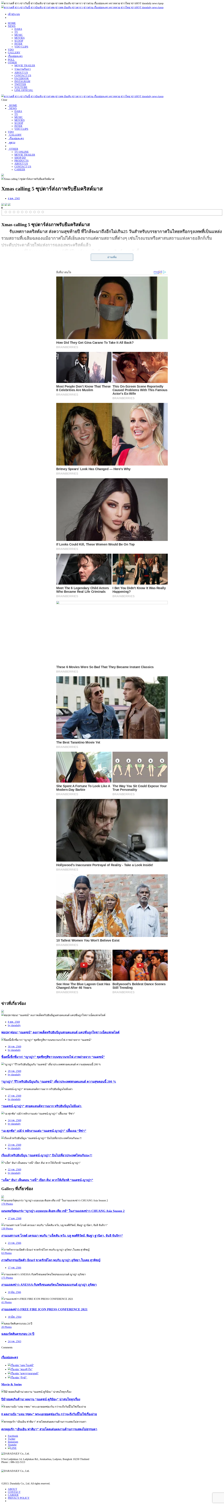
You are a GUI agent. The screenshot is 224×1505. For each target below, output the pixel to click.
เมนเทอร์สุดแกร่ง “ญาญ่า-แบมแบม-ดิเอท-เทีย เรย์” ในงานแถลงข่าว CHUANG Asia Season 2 (63, 1211)
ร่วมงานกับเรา (22, 69)
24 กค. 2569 (14, 1120)
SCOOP (18, 40)
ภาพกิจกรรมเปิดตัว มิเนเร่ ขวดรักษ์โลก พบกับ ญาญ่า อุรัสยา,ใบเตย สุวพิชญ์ (50, 1260)
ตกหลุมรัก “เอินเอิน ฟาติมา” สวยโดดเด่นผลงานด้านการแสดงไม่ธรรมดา (49, 1429)
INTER (18, 43)
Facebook (13, 1436)
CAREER (19, 169)
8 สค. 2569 (14, 1022)
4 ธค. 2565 (14, 198)
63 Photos (6, 1253)
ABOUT (12, 1489)
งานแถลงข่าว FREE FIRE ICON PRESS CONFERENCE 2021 (44, 1309)
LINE (13, 1448)
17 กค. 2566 (14, 1267)
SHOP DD (20, 157)
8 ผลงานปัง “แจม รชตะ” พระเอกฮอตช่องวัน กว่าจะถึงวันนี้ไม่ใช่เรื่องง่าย (49, 1414)
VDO (11, 49)
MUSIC (18, 35)
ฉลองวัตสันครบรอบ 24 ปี (17, 1334)
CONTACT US (22, 75)
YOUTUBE (20, 87)
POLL (11, 59)
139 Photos (7, 1228)
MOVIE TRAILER (24, 65)
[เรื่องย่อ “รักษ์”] (17, 1377)
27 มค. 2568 (14, 1218)
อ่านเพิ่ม (112, 257)
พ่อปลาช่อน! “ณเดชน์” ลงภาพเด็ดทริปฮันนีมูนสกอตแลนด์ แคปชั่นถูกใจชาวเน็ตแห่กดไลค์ (60, 1032)
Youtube (12, 1444)
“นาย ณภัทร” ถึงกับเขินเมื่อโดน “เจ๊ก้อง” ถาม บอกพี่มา (68, 258)
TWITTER (20, 84)
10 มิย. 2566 (14, 1292)
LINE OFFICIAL (23, 90)
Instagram (13, 1441)
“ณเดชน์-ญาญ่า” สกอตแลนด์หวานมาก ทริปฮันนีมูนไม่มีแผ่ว (41, 1106)
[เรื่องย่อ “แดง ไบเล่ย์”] (21, 1365)
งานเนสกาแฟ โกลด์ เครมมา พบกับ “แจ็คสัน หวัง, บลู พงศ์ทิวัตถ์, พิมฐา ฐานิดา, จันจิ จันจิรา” (62, 1235)
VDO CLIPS (21, 46)
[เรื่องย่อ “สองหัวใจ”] (20, 1369)
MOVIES (19, 37)
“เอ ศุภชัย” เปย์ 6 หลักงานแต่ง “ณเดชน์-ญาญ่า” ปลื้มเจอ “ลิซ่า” (43, 1131)
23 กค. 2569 (14, 1144)
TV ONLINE (21, 151)
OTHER (12, 62)
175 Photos (7, 1277)
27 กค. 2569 (14, 1095)
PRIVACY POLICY (19, 1497)
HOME (12, 23)
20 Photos (6, 1327)
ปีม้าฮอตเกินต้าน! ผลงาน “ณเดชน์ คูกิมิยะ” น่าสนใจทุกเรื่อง (40, 1399)
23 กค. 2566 (14, 1243)
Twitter (11, 1438)
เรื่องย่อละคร (15, 56)
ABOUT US (21, 72)
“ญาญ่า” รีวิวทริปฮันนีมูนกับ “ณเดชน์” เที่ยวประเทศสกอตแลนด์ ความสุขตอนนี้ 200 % (58, 1081)
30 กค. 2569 (14, 1046)
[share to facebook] (2, 204)
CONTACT (14, 1492)
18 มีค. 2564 (14, 1316)
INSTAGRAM (22, 81)
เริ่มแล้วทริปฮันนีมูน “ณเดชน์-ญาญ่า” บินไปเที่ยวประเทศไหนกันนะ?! (46, 1155)
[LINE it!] (9, 204)
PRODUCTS (21, 160)
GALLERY (14, 52)
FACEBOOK (21, 78)
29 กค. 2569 (14, 1071)
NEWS (11, 26)
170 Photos (7, 1203)
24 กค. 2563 (14, 1341)
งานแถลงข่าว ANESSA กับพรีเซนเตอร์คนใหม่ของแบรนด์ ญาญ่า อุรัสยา (49, 1284)
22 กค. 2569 (14, 1169)
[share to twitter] (6, 204)
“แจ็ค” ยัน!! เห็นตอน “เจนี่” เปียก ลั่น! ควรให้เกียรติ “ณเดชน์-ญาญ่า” (47, 1180)
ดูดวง (11, 142)
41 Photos (6, 1302)
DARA (18, 29)
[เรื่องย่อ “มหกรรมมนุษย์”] (23, 1373)
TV (16, 32)
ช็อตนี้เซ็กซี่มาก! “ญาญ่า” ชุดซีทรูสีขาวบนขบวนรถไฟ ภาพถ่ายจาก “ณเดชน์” (53, 1057)
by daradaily (14, 1025)
